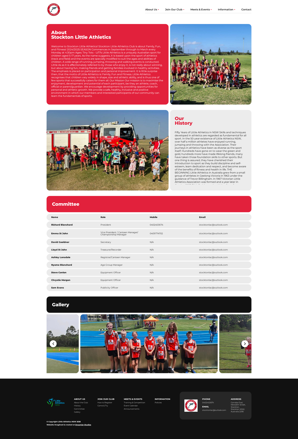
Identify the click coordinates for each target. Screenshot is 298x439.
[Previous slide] (53, 343)
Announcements (131, 409)
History (77, 406)
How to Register (104, 403)
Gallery (77, 412)
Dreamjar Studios (83, 425)
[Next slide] (244, 343)
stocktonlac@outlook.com (214, 410)
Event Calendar (131, 406)
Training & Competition (134, 403)
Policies (158, 403)
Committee (79, 409)
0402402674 (208, 403)
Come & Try (102, 406)
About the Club (81, 403)
